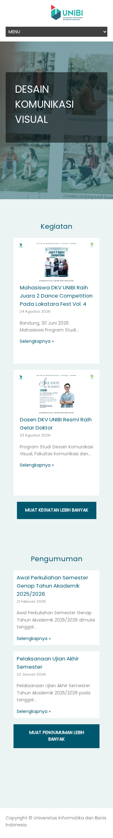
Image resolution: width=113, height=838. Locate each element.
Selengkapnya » (37, 341)
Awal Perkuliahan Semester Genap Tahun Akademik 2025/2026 (52, 586)
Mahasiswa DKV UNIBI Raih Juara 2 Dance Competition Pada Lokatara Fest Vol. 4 (56, 296)
